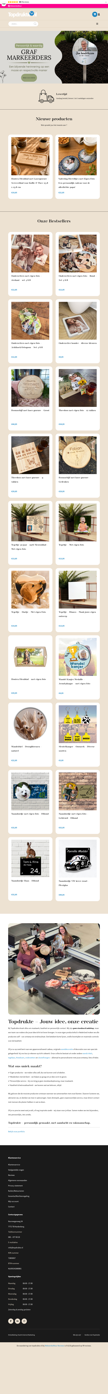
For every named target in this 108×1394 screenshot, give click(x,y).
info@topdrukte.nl (15, 1247)
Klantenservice (14, 1164)
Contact (11, 1206)
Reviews (11, 1175)
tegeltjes (11, 1057)
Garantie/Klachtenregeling (18, 1196)
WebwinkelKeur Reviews (54, 1346)
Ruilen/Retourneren (16, 1191)
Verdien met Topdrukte (92, 1335)
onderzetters (30, 1057)
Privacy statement (15, 1185)
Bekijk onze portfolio (16, 1131)
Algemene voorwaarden (17, 1180)
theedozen (20, 1057)
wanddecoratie (67, 1049)
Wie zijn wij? (77, 1335)
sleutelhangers (44, 1057)
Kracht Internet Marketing (26, 1335)
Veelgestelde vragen (16, 1170)
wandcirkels (87, 1053)
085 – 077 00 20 (14, 1237)
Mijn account (13, 1201)
